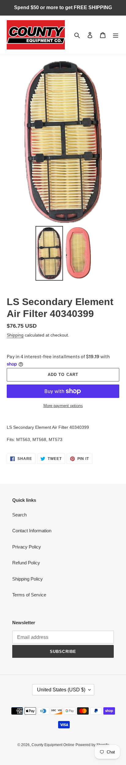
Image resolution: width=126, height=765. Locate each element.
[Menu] (115, 35)
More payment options (63, 405)
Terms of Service (29, 594)
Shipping (15, 335)
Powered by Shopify (92, 745)
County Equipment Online (52, 745)
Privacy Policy (26, 546)
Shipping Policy (27, 578)
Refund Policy (26, 562)
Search (19, 514)
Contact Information (31, 530)
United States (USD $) (61, 689)
